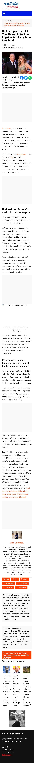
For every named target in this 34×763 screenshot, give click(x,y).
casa (7, 579)
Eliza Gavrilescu (9, 45)
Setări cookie (7, 755)
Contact (5, 747)
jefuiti (25, 579)
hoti (16, 579)
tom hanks (22, 587)
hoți (11, 157)
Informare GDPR (8, 752)
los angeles (9, 583)
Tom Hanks (6, 128)
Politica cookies (8, 750)
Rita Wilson (9, 587)
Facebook (7, 657)
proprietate (21, 154)
